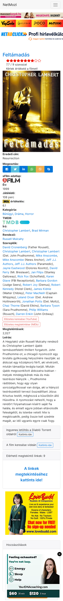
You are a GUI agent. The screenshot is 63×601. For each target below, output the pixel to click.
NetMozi (10, 5)
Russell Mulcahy (13, 239)
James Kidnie (42, 289)
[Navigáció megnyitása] (55, 4)
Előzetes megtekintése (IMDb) (21, 324)
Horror (29, 214)
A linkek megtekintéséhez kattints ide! (31, 474)
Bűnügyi (8, 214)
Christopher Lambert (16, 230)
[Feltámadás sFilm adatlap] (11, 180)
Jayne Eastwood (14, 268)
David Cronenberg (15, 247)
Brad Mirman (40, 230)
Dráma (19, 214)
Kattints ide (45, 445)
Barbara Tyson (49, 305)
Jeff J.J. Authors (25, 264)
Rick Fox (23, 276)
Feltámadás (16, 55)
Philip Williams (38, 309)
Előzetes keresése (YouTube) (20, 319)
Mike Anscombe (46, 255)
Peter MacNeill (35, 293)
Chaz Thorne (11, 305)
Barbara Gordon (46, 280)
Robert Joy (30, 284)
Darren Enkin (24, 314)
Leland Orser (26, 297)
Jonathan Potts (32, 301)
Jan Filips (37, 272)
